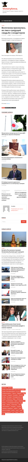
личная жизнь (14, 404)
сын (13, 412)
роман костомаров (6, 410)
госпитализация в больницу (13, 402)
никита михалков (5, 406)
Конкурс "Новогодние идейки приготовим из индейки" (13, 389)
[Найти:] (14, 221)
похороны (19, 406)
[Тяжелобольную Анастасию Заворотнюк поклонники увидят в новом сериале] (14, 321)
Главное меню (7, 20)
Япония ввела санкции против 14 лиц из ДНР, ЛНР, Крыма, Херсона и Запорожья (13, 133)
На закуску (21, 395)
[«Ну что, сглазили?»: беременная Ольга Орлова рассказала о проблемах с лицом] (6, 346)
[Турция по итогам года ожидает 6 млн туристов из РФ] (6, 288)
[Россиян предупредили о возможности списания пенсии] (14, 156)
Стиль (3, 25)
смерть (21, 410)
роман (20, 408)
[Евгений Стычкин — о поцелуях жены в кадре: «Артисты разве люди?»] (6, 355)
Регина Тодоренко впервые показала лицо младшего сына (18, 375)
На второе (4, 395)
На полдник (9, 397)
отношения (13, 406)
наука (19, 404)
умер (3, 414)
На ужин (4, 398)
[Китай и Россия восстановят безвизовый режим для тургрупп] (14, 247)
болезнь (4, 402)
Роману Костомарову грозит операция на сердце (18, 358)
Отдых (3, 248)
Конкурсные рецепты (6, 393)
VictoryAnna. (10, 8)
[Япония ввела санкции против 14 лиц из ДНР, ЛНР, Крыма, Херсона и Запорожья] (14, 131)
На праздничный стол (17, 397)
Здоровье (10, 387)
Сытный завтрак (9, 400)
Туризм (15, 400)
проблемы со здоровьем (7, 408)
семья (17, 410)
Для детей (4, 387)
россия (13, 410)
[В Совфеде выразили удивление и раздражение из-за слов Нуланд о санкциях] (14, 180)
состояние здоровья (6, 412)
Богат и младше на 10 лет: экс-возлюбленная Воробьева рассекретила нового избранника (18, 367)
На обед (4, 397)
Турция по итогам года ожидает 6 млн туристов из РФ (18, 284)
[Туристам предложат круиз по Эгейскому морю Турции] (6, 303)
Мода (11, 107)
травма (16, 412)
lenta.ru (8, 103)
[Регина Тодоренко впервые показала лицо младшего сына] (6, 378)
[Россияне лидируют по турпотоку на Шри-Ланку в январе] (6, 280)
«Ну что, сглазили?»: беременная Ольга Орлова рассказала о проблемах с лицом (18, 343)
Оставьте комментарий (16, 35)
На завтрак (15, 395)
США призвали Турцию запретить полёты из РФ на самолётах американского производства (18, 269)
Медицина (19, 393)
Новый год (9, 398)
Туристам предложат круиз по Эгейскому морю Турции (18, 299)
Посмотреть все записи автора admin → (17, 209)
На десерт (10, 395)
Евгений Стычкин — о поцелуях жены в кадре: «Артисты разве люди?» (17, 352)
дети (21, 402)
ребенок (16, 408)
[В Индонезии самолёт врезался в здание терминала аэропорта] (6, 295)
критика (8, 404)
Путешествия (19, 398)
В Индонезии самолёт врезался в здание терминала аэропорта (18, 292)
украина (21, 412)
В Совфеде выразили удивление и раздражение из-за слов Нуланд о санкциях (13, 182)
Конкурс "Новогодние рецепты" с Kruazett (11, 391)
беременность (22, 400)
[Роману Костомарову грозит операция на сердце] (6, 362)
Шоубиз (3, 322)
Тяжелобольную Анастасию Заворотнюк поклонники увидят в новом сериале (13, 325)
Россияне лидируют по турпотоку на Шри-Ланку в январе (17, 278)
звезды (3, 404)
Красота (7, 107)
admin (9, 35)
